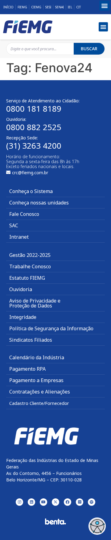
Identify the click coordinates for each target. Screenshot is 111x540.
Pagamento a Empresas (36, 380)
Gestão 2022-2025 (30, 255)
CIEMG (36, 7)
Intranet (19, 236)
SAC (13, 225)
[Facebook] (67, 502)
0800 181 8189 (33, 108)
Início (8, 7)
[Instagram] (19, 502)
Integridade (22, 317)
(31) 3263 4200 (33, 145)
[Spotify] (91, 502)
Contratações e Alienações (39, 391)
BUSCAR (89, 49)
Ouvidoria (20, 289)
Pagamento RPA (27, 368)
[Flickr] (79, 502)
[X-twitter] (55, 502)
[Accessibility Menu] (97, 526)
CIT (78, 7)
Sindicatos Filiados (30, 339)
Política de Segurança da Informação (51, 328)
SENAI (59, 7)
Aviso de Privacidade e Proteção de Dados (34, 303)
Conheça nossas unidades (39, 202)
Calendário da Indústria (36, 357)
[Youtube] (43, 502)
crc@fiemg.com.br (30, 172)
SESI (48, 7)
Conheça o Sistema (31, 191)
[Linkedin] (31, 502)
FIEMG (22, 7)
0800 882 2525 (33, 127)
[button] (104, 6)
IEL (70, 7)
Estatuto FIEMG (27, 277)
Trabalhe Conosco (30, 266)
